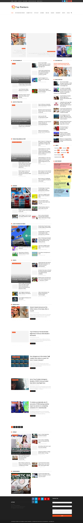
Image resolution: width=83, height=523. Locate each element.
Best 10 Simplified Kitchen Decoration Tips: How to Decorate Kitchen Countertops (24, 457)
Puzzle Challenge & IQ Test (19, 139)
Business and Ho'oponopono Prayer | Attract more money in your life (25, 210)
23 (19, 427)
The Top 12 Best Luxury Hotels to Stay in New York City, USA (44, 202)
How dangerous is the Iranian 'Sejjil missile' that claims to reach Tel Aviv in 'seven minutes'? (41, 53)
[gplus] (71, 1)
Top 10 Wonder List (17, 60)
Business (15, 185)
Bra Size (47, 12)
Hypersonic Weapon (51, 51)
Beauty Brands (15, 474)
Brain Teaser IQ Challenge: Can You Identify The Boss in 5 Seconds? (44, 180)
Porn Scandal (68, 45)
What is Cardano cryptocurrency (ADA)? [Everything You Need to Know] (65, 134)
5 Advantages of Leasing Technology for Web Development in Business (43, 189)
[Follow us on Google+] (39, 499)
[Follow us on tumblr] (33, 502)
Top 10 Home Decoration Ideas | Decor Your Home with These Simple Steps (43, 464)
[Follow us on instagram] (42, 499)
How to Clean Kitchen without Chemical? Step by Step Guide (20, 450)
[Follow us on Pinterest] (48, 499)
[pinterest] (69, 1)
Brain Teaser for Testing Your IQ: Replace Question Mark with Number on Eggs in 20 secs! (44, 143)
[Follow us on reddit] (36, 502)
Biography (58, 12)
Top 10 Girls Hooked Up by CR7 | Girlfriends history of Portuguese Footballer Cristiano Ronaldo (21, 277)
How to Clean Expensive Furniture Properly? (43, 435)
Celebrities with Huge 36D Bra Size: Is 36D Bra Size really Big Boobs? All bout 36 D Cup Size (65, 104)
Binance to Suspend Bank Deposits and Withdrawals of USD (66, 140)
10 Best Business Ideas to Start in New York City (43, 207)
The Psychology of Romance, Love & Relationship (64, 128)
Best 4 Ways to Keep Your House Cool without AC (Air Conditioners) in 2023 (25, 464)
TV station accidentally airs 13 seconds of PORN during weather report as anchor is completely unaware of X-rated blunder (65, 51)
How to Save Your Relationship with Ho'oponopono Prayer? (20, 120)
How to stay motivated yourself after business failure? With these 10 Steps (44, 216)
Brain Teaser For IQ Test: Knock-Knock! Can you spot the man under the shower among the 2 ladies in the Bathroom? (25, 165)
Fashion (52, 12)
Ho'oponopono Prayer (20, 12)
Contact (20, 1)
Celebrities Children (21, 37)
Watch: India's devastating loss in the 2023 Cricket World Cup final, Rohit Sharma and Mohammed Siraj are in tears (25, 286)
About (15, 1)
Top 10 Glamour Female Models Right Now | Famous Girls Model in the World (19, 52)
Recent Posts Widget (56, 197)
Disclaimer (25, 1)
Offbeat (15, 432)
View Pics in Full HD (32, 1)
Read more (59, 187)
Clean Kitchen (15, 435)
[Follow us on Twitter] (36, 499)
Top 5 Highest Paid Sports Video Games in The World (24, 293)
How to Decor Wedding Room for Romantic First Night (43, 441)
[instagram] (67, 1)
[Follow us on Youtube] (45, 499)
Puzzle (68, 12)
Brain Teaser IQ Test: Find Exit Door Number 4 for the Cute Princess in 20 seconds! (44, 172)
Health (13, 105)
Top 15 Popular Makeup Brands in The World (20, 489)
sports (55, 150)
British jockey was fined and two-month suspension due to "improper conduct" (44, 279)
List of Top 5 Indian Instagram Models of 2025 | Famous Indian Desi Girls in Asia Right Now (64, 40)
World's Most (63, 150)
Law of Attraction (17, 102)
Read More (33, 318)
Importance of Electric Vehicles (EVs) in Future (24, 253)
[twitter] (65, 1)
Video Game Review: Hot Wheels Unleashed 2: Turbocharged (43, 293)
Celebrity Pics (29, 12)
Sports (63, 12)
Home (12, 1)
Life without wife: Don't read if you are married (44, 447)
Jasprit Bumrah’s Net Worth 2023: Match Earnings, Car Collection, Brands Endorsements (44, 264)
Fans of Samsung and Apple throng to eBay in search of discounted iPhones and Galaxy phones (44, 239)
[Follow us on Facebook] (33, 499)
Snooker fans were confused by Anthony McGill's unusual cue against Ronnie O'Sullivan (44, 272)
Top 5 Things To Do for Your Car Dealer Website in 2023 (25, 216)
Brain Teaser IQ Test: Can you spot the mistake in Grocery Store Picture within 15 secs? (25, 172)
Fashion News (16, 471)
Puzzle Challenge (57, 154)
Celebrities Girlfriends (16, 263)
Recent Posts (16, 304)
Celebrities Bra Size (58, 157)
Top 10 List (36, 12)
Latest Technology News (19, 223)
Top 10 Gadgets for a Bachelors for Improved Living (20, 242)
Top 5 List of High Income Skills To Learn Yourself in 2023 (44, 196)
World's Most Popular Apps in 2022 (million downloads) (44, 226)
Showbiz (42, 12)
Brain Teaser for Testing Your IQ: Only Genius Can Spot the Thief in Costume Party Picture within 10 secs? (21, 156)
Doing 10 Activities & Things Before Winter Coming (44, 452)
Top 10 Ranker (21, 521)
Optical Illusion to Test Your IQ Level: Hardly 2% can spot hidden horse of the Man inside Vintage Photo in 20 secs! (44, 160)
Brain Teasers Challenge (16, 142)
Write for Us (39, 1)
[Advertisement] (41, 22)
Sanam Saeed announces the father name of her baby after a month (19, 40)
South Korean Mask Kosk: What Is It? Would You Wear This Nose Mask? (44, 475)
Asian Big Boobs (68, 36)
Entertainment (63, 152)
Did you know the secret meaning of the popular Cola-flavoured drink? (20, 203)
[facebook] (62, 1)
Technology (14, 227)
